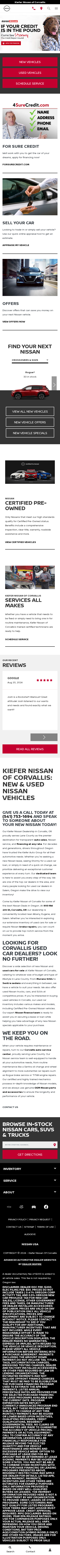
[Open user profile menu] (50, 1550)
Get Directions (30, 1154)
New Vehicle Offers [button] (30, 422)
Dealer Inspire (32, 1264)
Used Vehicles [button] (30, 73)
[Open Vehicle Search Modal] (48, 8)
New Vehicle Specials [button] (30, 433)
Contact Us (14, 1226)
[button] (54, 384)
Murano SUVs (44, 978)
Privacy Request (39, 1219)
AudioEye (30, 1234)
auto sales (40, 839)
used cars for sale (13, 970)
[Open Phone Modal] (34, 8)
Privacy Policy (17, 1219)
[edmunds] (33, 1207)
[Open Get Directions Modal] (41, 8)
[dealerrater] (21, 1207)
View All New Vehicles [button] (30, 411)
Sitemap (29, 1226)
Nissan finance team (27, 1012)
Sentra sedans (11, 983)
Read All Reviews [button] (30, 749)
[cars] (9, 1207)
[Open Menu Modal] (56, 8)
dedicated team (46, 873)
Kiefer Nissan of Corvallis (43, 1252)
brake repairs (27, 926)
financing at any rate (29, 843)
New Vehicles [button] (30, 62)
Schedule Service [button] (30, 83)
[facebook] (46, 1207)
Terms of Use (45, 1226)
